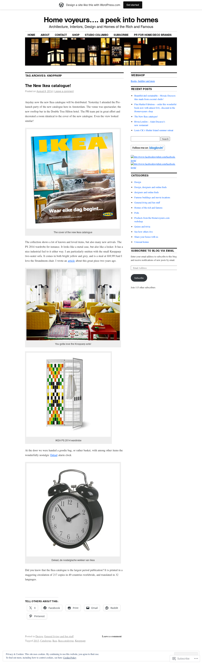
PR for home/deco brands (153, 35)
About (45, 35)
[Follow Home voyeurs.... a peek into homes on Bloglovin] (148, 149)
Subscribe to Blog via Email (152, 250)
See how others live (143, 231)
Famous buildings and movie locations (152, 197)
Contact (61, 35)
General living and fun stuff (59, 636)
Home (31, 35)
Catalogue (45, 640)
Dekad (53, 455)
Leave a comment (64, 91)
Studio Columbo (96, 35)
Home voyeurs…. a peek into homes (101, 19)
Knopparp (80, 640)
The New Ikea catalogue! (48, 85)
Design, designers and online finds (150, 187)
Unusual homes (141, 241)
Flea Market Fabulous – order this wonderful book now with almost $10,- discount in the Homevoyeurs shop (155, 108)
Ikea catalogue (66, 640)
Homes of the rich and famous (148, 207)
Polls (136, 212)
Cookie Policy (69, 657)
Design (39, 636)
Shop (75, 35)
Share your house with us (146, 236)
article (71, 260)
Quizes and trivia (142, 226)
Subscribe (121, 35)
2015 (36, 640)
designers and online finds (146, 192)
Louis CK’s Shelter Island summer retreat (153, 130)
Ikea (54, 640)
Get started (132, 4)
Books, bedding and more (143, 81)
